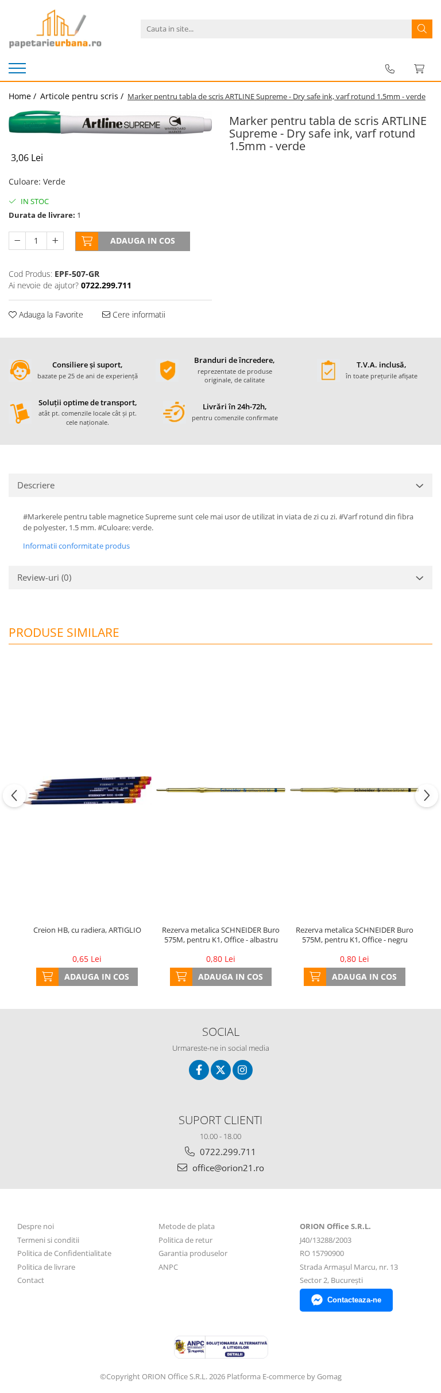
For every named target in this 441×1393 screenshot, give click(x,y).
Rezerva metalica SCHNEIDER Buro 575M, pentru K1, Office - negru (354, 935)
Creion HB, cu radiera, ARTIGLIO (87, 930)
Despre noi (35, 1226)
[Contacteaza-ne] (390, 68)
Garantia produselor (192, 1253)
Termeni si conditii (48, 1240)
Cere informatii (137, 314)
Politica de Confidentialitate (64, 1253)
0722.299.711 (227, 1151)
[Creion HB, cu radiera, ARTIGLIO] (87, 790)
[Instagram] (243, 1070)
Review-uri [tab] (44, 577)
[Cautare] (422, 28)
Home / (23, 96)
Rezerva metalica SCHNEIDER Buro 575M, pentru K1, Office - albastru (221, 935)
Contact (30, 1280)
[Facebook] (199, 1070)
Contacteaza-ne (354, 1300)
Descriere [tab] (36, 485)
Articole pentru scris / (83, 96)
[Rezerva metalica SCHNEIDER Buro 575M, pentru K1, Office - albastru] (220, 790)
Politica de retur (185, 1240)
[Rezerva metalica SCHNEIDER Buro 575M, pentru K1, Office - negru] (354, 790)
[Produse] (19, 71)
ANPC (168, 1267)
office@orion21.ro (227, 1167)
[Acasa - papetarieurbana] (66, 29)
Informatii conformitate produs (76, 546)
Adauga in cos (142, 240)
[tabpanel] (110, 122)
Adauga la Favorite (50, 314)
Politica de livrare (46, 1267)
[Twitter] (221, 1070)
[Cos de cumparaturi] (419, 68)
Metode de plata (186, 1226)
